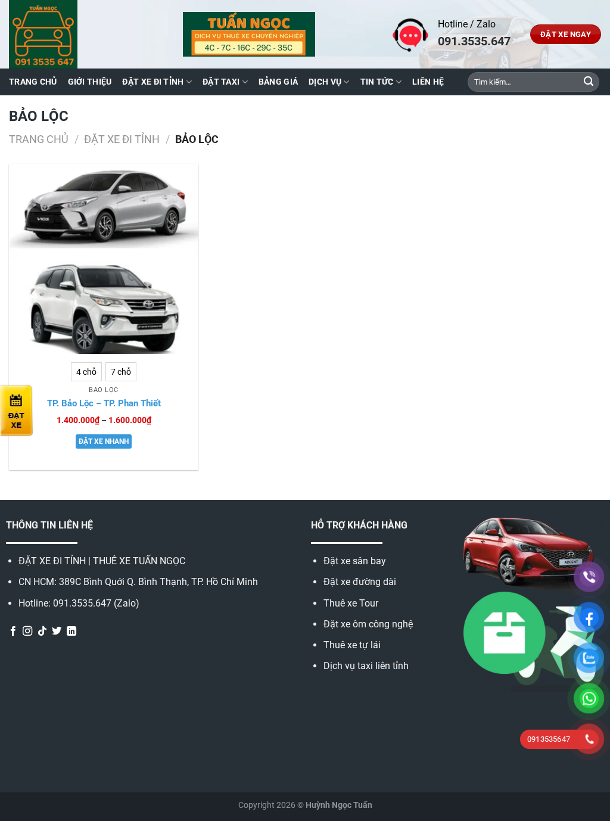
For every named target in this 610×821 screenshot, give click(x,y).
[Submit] (588, 82)
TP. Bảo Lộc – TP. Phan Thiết (104, 403)
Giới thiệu (90, 82)
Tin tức (377, 82)
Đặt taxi (221, 82)
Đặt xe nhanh (104, 441)
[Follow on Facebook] (13, 631)
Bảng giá (278, 82)
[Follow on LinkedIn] (71, 631)
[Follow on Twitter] (56, 631)
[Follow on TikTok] (42, 631)
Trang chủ (33, 82)
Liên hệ (428, 82)
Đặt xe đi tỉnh (152, 82)
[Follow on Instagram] (27, 631)
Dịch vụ (325, 82)
